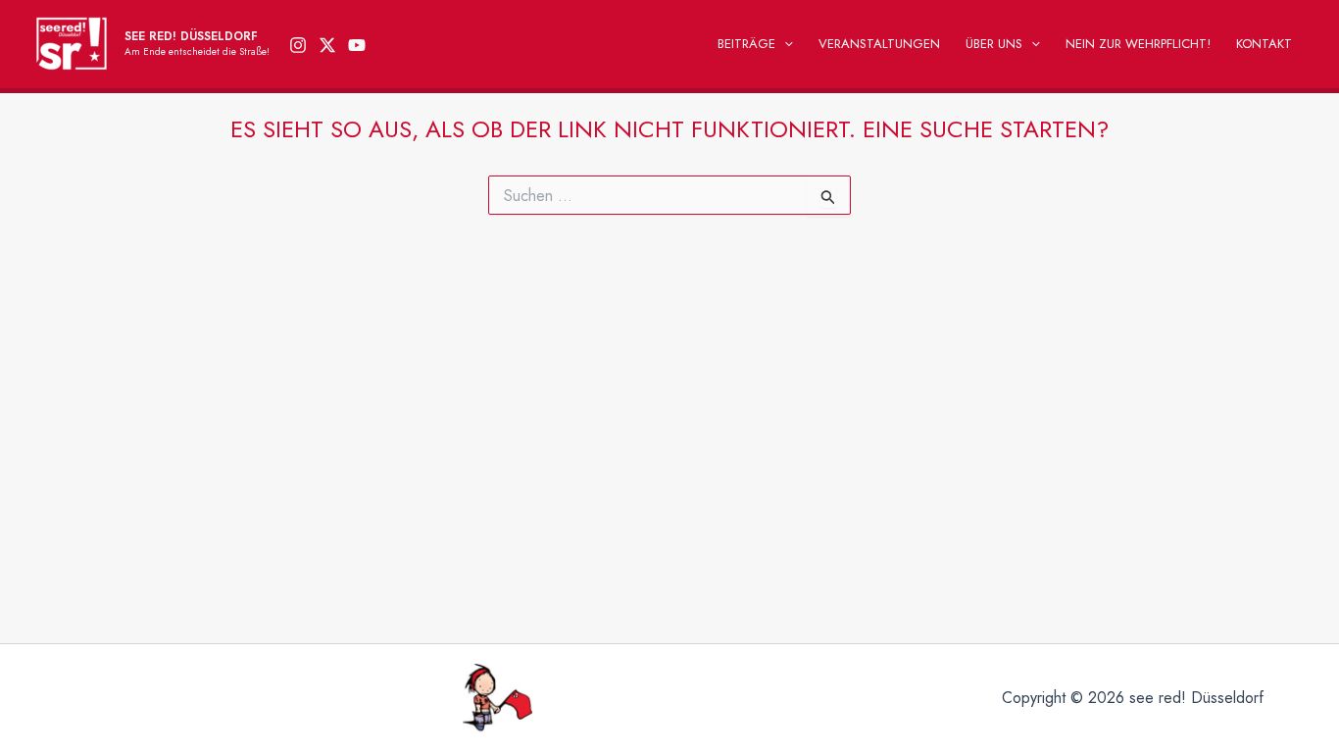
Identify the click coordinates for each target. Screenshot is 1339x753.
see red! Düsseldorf (191, 36)
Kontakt (1264, 43)
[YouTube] (357, 45)
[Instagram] (298, 45)
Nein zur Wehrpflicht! (1138, 43)
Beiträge (746, 43)
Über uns (994, 43)
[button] (784, 44)
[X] (327, 45)
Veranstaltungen (879, 43)
